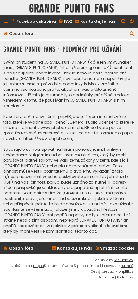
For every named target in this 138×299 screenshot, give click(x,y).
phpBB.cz (125, 271)
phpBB (38, 265)
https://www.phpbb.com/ (48, 138)
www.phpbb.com (57, 127)
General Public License (91, 122)
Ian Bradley (123, 260)
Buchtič (127, 265)
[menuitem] (33, 21)
